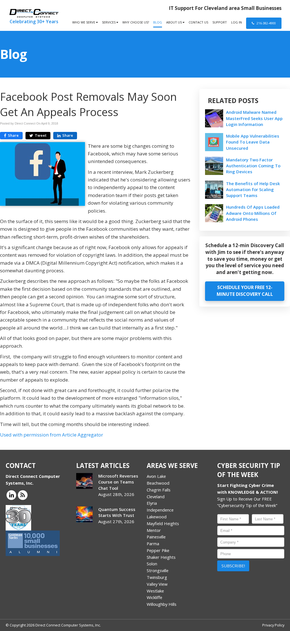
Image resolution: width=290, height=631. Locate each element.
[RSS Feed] (22, 495)
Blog (157, 22)
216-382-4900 (266, 23)
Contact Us (198, 22)
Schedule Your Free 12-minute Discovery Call (245, 290)
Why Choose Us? (135, 22)
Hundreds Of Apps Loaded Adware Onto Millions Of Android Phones (253, 213)
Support (219, 22)
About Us (174, 22)
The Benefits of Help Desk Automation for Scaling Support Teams (253, 189)
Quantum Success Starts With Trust (116, 512)
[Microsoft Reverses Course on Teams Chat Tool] (84, 481)
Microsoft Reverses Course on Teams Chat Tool (118, 482)
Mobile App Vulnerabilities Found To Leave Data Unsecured (252, 142)
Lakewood (157, 516)
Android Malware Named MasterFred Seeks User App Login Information (254, 118)
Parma (153, 543)
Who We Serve (84, 22)
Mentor (154, 530)
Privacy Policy (273, 625)
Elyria (152, 503)
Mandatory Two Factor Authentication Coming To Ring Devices (253, 165)
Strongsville (158, 570)
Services (109, 22)
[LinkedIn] (11, 495)
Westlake (155, 591)
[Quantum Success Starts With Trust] (84, 514)
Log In (236, 22)
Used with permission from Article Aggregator (51, 434)
